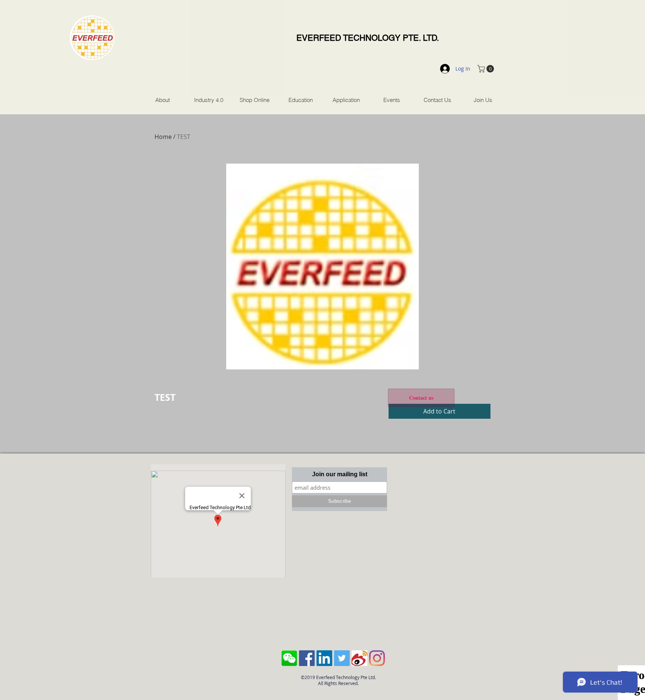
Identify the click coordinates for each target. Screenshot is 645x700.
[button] (486, 68)
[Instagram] (377, 658)
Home (163, 137)
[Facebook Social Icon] (307, 658)
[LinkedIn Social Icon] (324, 658)
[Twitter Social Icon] (342, 658)
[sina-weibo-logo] (359, 658)
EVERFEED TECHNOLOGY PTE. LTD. (367, 38)
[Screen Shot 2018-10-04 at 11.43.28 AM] (289, 658)
